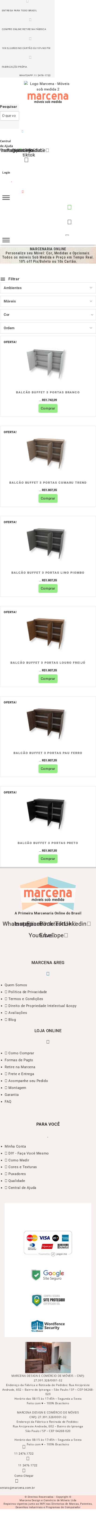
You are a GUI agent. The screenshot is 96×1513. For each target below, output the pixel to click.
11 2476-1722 (42, 75)
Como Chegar (24, 1475)
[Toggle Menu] (6, 197)
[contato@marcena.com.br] (17, 1481)
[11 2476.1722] (24, 1447)
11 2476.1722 (24, 1453)
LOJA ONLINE (48, 1030)
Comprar (48, 408)
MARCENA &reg (48, 962)
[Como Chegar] (24, 1470)
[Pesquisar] (7, 125)
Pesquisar (8, 107)
